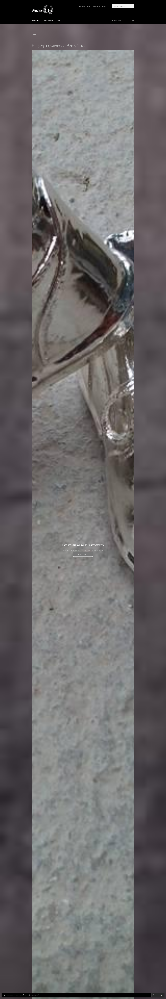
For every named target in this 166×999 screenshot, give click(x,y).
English (104, 6)
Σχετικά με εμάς (48, 20)
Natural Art (35, 20)
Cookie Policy (35, 995)
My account (81, 6)
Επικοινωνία (96, 6)
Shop (58, 20)
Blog (88, 6)
